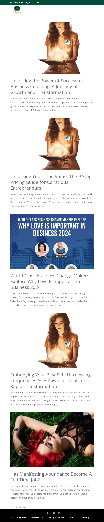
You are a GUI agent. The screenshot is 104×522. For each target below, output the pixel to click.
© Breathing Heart (19, 518)
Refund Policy (83, 518)
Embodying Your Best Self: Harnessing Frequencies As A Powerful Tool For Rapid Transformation (50, 380)
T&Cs (71, 518)
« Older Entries (18, 507)
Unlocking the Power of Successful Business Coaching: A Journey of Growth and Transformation (46, 86)
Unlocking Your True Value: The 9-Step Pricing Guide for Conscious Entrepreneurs (51, 182)
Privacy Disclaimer (56, 518)
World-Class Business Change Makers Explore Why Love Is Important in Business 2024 (49, 281)
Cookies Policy (37, 518)
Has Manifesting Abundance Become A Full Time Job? (51, 477)
